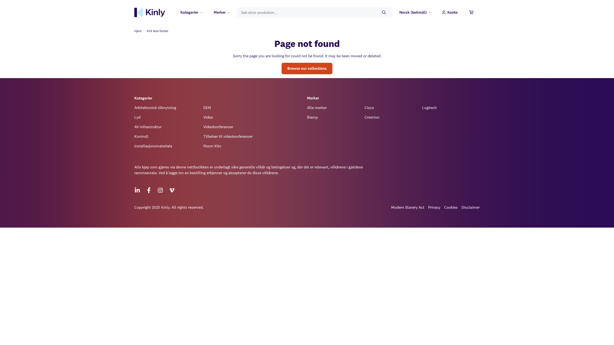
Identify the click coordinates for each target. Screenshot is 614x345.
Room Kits (212, 146)
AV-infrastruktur (148, 126)
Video (208, 117)
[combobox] (314, 12)
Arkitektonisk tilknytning (155, 107)
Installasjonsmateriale (153, 146)
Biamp (312, 117)
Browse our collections (307, 68)
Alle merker (317, 107)
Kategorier (189, 12)
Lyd (137, 117)
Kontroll (141, 136)
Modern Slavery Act (407, 207)
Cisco (369, 107)
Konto (452, 12)
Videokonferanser (218, 126)
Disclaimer (470, 207)
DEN (207, 107)
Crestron (372, 117)
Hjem (138, 31)
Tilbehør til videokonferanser (228, 136)
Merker (220, 12)
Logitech (429, 107)
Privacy (434, 207)
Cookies (451, 207)
